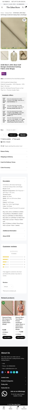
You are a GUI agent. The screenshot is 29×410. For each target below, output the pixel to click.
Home (2, 12)
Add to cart (13, 135)
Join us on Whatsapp (17, 391)
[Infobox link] (5, 4)
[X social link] (5, 372)
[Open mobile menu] (2, 7)
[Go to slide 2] (14, 47)
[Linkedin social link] (11, 372)
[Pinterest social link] (8, 372)
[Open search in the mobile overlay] (23, 7)
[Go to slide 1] (13, 47)
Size (2, 130)
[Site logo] (13, 7)
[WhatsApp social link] (14, 372)
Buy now (23, 135)
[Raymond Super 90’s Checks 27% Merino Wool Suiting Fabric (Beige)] (7, 308)
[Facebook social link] (2, 372)
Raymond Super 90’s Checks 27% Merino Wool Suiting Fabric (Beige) (7, 321)
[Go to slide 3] (16, 47)
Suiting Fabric (8, 12)
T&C (16, 101)
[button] (2, 33)
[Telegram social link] (17, 372)
